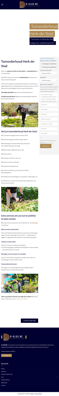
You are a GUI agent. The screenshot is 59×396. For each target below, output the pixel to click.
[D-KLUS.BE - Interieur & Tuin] (29, 4)
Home (3, 368)
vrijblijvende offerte (21, 299)
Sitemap (32, 393)
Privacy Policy (38, 393)
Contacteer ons (6, 355)
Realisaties (4, 382)
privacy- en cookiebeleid (50, 142)
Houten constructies (7, 374)
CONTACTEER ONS (29, 321)
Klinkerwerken (5, 380)
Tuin (2, 377)
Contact (3, 385)
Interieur (3, 371)
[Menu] (2, 5)
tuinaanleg (35, 223)
